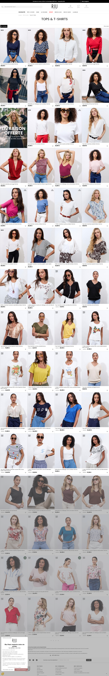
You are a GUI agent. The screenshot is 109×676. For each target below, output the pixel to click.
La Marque (75, 12)
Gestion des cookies (78, 671)
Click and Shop (58, 671)
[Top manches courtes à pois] (13, 85)
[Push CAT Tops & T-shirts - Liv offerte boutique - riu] (13, 128)
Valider (89, 660)
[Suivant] (58, 641)
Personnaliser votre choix (8, 669)
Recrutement (39, 669)
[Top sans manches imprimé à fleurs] (40, 165)
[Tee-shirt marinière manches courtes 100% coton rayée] (13, 450)
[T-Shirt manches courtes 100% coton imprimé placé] (95, 327)
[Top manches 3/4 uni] (13, 45)
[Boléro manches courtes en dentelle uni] (13, 286)
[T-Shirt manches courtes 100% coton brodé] (40, 450)
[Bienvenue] (54, 7)
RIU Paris (36, 653)
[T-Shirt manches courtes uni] (13, 205)
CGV (38, 674)
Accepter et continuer (21, 669)
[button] (2, 673)
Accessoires (44, 12)
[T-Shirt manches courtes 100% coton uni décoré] (68, 368)
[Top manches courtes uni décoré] (68, 286)
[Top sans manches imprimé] (95, 205)
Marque (38, 668)
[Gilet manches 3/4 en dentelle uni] (68, 245)
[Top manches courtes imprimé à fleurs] (95, 531)
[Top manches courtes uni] (68, 85)
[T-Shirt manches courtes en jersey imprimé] (13, 531)
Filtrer (5, 26)
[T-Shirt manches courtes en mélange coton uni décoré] (40, 286)
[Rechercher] (2, 7)
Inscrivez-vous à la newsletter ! (50, 660)
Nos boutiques (40, 671)
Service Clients (67, 12)
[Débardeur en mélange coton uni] (40, 85)
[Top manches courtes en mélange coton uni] (13, 409)
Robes (37, 12)
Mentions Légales (40, 672)
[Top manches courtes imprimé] (40, 45)
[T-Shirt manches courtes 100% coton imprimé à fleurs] (13, 368)
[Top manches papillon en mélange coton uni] (68, 614)
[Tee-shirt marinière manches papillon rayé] (40, 245)
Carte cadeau (77, 669)
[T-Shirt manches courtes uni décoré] (40, 368)
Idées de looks (58, 12)
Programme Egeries (78, 668)
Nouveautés (22, 12)
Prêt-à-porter (30, 12)
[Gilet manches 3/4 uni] (68, 45)
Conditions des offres (59, 672)
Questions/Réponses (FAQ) (61, 668)
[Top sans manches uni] (95, 125)
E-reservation (58, 669)
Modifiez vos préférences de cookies (81, 672)
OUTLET (51, 12)
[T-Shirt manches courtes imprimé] (40, 531)
